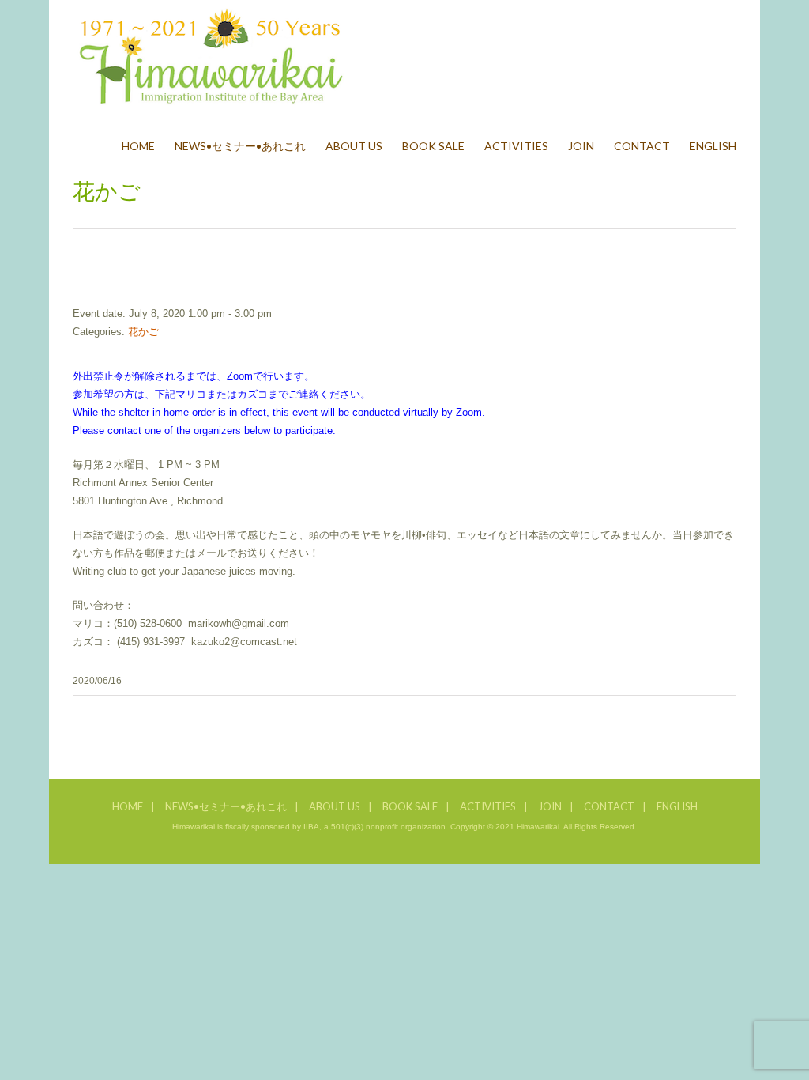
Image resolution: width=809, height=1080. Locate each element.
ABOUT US (334, 806)
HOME (127, 806)
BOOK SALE (410, 806)
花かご (143, 332)
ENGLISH (677, 806)
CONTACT (609, 806)
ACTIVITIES (488, 806)
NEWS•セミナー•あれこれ (226, 806)
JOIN (550, 806)
